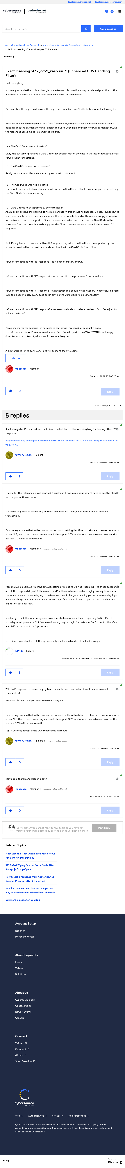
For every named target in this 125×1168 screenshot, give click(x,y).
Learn (18, 962)
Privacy (56, 1115)
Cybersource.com (25, 999)
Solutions (20, 974)
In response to (54, 549)
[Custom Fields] (120, 405)
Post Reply (104, 827)
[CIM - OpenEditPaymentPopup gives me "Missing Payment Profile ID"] (115, 405)
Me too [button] (16, 358)
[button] (10, 391)
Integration (87, 45)
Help (108, 11)
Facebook (20, 1049)
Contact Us (21, 1005)
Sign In (112, 11)
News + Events (23, 1011)
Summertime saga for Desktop (22, 899)
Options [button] (8, 56)
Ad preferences (77, 1115)
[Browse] (118, 11)
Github (19, 1055)
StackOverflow (23, 1061)
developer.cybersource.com (108, 1)
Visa (17, 1115)
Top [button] (7, 1160)
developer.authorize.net (79, 1)
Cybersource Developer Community (12, 11)
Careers (19, 1017)
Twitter (19, 1043)
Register (20, 930)
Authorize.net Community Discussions (61, 45)
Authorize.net (36, 1115)
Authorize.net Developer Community (23, 45)
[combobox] (46, 29)
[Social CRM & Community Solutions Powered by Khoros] (115, 1161)
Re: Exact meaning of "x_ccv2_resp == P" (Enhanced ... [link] (33, 49)
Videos (19, 968)
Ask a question (108, 28)
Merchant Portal (24, 936)
